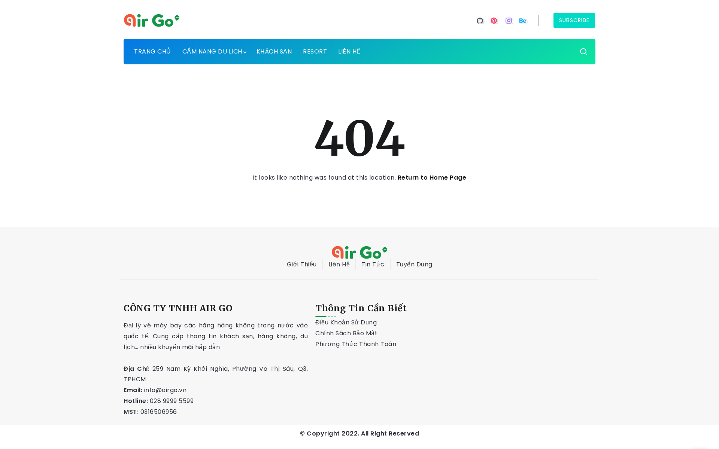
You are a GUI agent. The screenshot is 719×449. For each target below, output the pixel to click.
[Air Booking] (152, 20)
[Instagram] (508, 20)
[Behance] (523, 20)
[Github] (479, 20)
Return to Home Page (432, 177)
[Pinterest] (494, 20)
